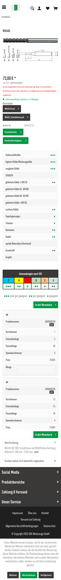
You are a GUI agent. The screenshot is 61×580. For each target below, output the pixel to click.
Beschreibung (11, 442)
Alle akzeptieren (28, 575)
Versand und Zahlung (30, 519)
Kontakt (45, 513)
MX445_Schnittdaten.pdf (14, 117)
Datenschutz (50, 526)
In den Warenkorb (43, 305)
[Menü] (5, 7)
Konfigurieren (46, 575)
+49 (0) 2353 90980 (32, 3)
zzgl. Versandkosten (16, 82)
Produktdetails (11, 132)
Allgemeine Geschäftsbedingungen (22, 526)
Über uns (32, 513)
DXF (51, 324)
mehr (36, 452)
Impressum (17, 513)
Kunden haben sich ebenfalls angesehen (24, 461)
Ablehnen (13, 575)
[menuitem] (5, 7)
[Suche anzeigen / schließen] (32, 8)
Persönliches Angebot (13, 140)
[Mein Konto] (39, 8)
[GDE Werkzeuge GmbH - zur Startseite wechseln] (15, 8)
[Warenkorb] (55, 8)
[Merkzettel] (47, 8)
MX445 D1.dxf (10, 108)
